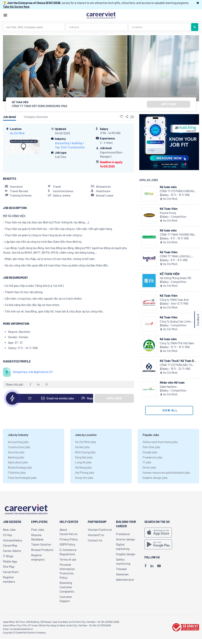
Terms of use (68, 559)
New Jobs (9, 529)
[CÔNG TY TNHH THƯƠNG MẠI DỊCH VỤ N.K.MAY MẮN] (149, 237)
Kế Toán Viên (169, 208)
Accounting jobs (18, 442)
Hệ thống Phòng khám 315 (175, 278)
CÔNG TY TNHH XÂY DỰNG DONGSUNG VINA (39, 106)
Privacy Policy (69, 539)
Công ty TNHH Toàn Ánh (174, 299)
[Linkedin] (151, 566)
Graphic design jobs (155, 477)
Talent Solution (41, 544)
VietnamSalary (12, 540)
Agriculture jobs (18, 462)
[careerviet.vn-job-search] (158, 532)
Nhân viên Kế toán (172, 382)
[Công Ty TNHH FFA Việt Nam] (149, 345)
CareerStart (11, 572)
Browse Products (42, 549)
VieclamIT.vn (96, 535)
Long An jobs (83, 462)
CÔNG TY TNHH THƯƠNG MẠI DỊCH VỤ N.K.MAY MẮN (177, 235)
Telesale (121, 569)
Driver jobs (149, 467)
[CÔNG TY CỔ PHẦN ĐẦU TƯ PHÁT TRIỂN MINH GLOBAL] (149, 367)
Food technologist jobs (22, 477)
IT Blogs (8, 556)
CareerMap (10, 545)
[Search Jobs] (194, 27)
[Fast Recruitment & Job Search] (101, 15)
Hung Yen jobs (84, 477)
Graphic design (125, 554)
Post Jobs (37, 529)
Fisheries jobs (17, 472)
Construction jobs (19, 447)
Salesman (122, 574)
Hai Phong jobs (84, 472)
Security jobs (16, 452)
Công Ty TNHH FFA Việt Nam (177, 343)
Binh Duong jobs (85, 452)
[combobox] (34, 27)
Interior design (125, 539)
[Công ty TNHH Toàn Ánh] (149, 302)
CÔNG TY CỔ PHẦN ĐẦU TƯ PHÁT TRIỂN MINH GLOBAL (176, 365)
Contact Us (95, 540)
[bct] (185, 627)
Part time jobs (151, 447)
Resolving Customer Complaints (67, 587)
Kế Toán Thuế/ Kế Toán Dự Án (178, 360)
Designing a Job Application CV (33, 372)
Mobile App (10, 561)
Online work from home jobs (160, 442)
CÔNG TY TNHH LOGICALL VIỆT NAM (175, 256)
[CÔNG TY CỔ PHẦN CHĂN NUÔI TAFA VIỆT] (149, 193)
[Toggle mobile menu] (5, 15)
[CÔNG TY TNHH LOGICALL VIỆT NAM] (149, 258)
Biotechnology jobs (20, 467)
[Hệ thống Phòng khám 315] (149, 280)
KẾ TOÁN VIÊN (170, 274)
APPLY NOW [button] (168, 104)
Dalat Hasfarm (168, 386)
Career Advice (12, 550)
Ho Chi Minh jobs (85, 442)
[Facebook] (145, 566)
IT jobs (147, 462)
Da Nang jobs (83, 467)
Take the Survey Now (16, 6)
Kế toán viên (168, 187)
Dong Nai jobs (84, 457)
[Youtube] (159, 566)
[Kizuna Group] (149, 215)
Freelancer (123, 534)
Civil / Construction (73, 147)
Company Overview (36, 117)
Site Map (8, 566)
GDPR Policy (67, 544)
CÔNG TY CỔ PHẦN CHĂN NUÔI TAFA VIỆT (178, 191)
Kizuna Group (168, 213)
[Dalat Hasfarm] (149, 389)
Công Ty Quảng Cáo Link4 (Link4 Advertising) (175, 322)
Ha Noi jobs (82, 447)
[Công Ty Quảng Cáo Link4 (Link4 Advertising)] (149, 324)
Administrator (125, 579)
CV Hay (7, 535)
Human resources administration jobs (166, 472)
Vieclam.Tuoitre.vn (100, 529)
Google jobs (150, 452)
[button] (197, 3)
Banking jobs (16, 457)
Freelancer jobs (152, 457)
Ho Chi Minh (17, 133)
